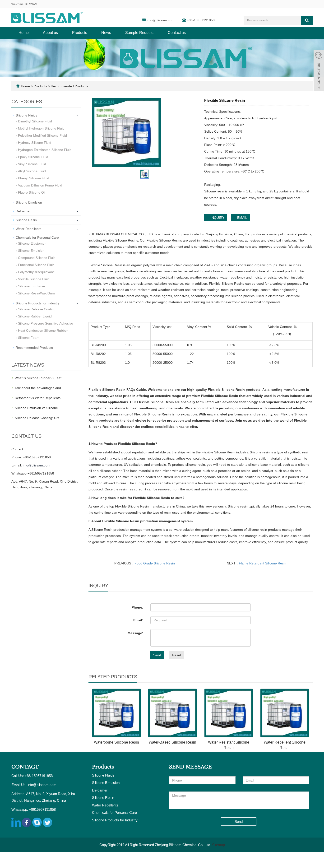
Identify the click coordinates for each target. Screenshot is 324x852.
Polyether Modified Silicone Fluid (42, 135)
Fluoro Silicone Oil (31, 192)
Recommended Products (69, 86)
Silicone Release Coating (37, 309)
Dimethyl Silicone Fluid (35, 121)
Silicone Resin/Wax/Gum (36, 293)
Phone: (137, 607)
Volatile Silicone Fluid (34, 279)
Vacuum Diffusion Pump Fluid (40, 185)
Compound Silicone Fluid (37, 258)
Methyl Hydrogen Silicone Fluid (41, 128)
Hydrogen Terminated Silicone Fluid (44, 150)
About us (50, 33)
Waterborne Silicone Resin (116, 742)
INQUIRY (217, 217)
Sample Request (139, 33)
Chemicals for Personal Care (37, 237)
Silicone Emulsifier (31, 286)
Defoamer (23, 211)
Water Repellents (28, 229)
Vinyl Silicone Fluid (32, 164)
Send (157, 655)
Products (79, 33)
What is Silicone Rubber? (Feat (38, 378)
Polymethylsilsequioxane (36, 272)
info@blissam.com (161, 20)
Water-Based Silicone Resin (172, 742)
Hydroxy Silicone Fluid (34, 142)
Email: (138, 620)
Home (24, 33)
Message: (135, 633)
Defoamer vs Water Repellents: (38, 398)
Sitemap (218, 845)
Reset (176, 655)
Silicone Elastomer (32, 243)
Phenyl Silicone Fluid (33, 178)
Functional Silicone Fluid (36, 265)
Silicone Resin (26, 220)
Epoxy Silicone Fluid (33, 157)
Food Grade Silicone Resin (154, 563)
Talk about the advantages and (38, 388)
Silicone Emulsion (29, 202)
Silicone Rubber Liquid (35, 316)
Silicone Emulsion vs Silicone (36, 408)
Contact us (177, 33)
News (106, 33)
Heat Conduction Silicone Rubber (43, 330)
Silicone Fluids (26, 115)
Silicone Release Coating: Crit (37, 418)
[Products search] (307, 20)
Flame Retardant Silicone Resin (262, 563)
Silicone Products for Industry (38, 303)
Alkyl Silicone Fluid (32, 171)
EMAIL (241, 217)
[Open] (319, 71)
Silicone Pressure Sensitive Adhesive (45, 323)
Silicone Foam (28, 338)
